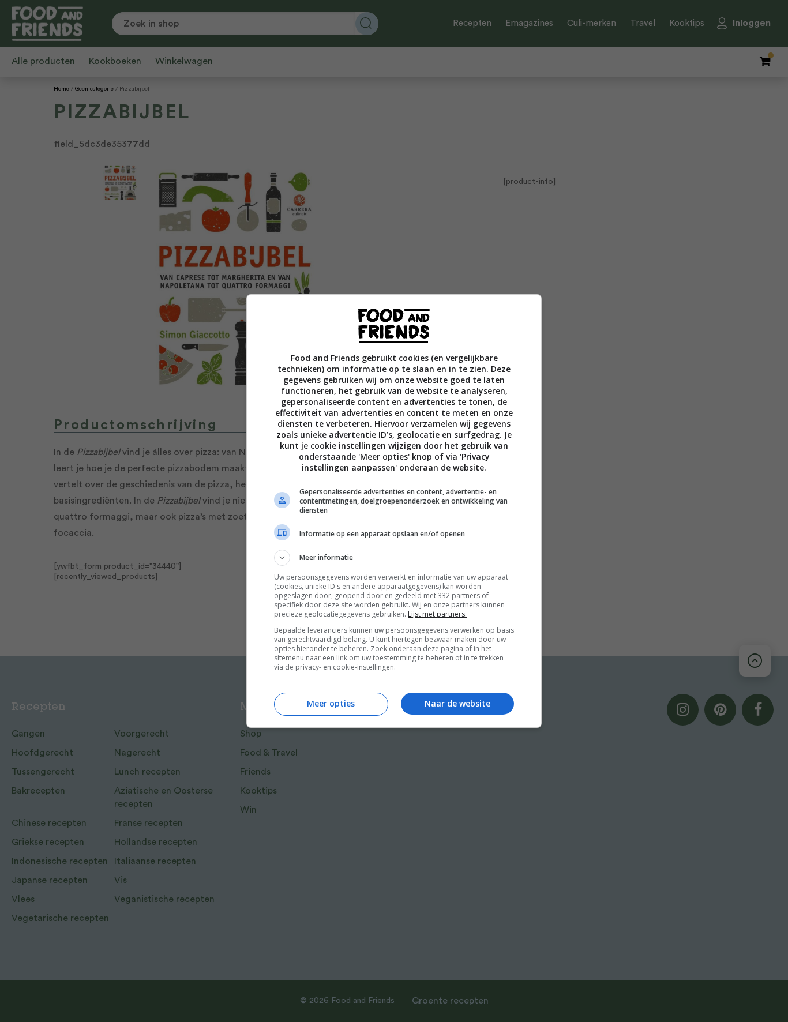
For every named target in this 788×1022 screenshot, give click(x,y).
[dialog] (394, 511)
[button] (394, 558)
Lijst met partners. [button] (437, 614)
